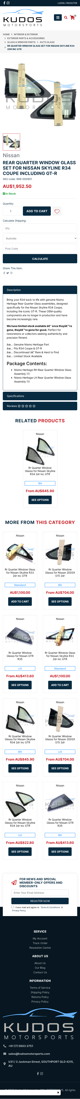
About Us (40, 963)
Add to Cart (36, 211)
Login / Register (67, 3)
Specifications (15, 395)
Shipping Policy (40, 992)
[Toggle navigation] (58, 17)
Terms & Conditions (50, 907)
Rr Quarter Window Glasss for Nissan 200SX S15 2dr (60, 572)
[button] (57, 211)
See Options (40, 499)
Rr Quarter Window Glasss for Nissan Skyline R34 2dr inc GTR (40, 471)
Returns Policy (40, 996)
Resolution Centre (40, 947)
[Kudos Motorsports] (23, 17)
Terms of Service (40, 987)
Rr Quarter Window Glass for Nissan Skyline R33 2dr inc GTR (20, 572)
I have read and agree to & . (37, 909)
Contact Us (40, 972)
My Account (40, 938)
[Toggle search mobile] (65, 17)
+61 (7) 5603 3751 (20, 1046)
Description (14, 289)
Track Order (40, 943)
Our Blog (40, 967)
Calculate (40, 258)
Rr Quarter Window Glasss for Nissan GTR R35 (20, 656)
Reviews (12, 405)
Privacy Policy (19, 910)
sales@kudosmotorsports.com (29, 1053)
